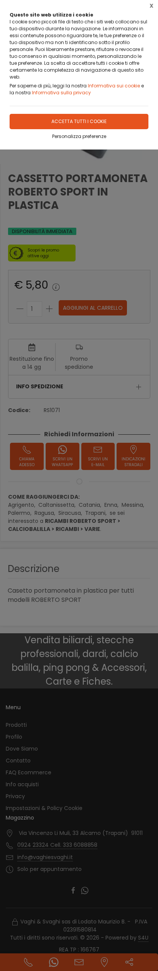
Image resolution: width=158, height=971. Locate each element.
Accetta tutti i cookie (79, 121)
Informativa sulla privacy (61, 92)
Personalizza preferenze (79, 136)
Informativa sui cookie (114, 85)
